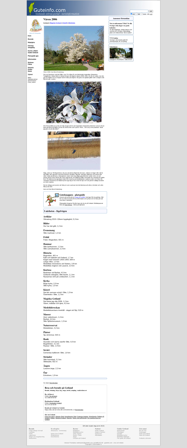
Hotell (30, 433)
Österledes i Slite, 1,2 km (53, 294)
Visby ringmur (77, 433)
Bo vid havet (53, 396)
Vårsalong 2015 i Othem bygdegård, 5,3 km (61, 219)
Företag (30, 46)
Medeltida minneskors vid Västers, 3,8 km (60, 264)
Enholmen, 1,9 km (50, 375)
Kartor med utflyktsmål (80, 418)
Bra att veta (142, 430)
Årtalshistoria (55, 435)
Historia (31, 68)
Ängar (75, 436)
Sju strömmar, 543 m (51, 335)
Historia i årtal (59, 416)
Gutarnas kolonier (82, 416)
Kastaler (119, 433)
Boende (30, 39)
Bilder (29, 77)
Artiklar (52, 418)
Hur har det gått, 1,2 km (53, 226)
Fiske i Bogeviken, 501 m (53, 240)
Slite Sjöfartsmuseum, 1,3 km (55, 321)
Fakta (30, 64)
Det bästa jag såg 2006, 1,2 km (56, 301)
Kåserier (69, 418)
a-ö (151, 14)
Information (32, 59)
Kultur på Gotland (144, 433)
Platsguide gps (33, 56)
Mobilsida (72, 23)
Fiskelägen (120, 432)
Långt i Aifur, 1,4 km (51, 262)
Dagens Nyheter (100, 432)
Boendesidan (54, 383)
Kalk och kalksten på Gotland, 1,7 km (58, 258)
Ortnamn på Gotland (79, 438)
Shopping (31, 47)
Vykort (30, 74)
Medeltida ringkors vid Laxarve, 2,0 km (59, 266)
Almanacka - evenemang (58, 430)
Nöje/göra (31, 42)
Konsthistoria (55, 436)
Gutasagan (142, 432)
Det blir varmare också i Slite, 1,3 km (58, 292)
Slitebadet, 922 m (50, 362)
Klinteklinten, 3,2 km (51, 328)
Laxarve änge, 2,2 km (52, 368)
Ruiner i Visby (77, 435)
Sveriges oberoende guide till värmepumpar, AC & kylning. (118, 39)
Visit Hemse (68, 205)
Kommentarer (32, 80)
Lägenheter (32, 435)
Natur (30, 71)
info (148, 14)
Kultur (30, 69)
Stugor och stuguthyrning (36, 436)
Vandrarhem (32, 438)
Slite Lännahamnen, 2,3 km (54, 249)
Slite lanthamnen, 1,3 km (53, 247)
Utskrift (64, 23)
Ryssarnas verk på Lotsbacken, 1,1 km (59, 277)
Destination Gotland (55, 403)
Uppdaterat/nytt (32, 79)
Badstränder (121, 430)
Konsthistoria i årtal (70, 416)
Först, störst (31, 82)
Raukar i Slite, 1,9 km (52, 346)
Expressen (98, 433)
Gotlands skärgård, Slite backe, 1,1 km (59, 275)
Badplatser (76, 430)
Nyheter (31, 62)
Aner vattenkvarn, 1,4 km (53, 317)
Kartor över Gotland (57, 433)
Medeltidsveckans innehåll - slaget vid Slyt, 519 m (63, 310)
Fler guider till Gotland (123, 438)
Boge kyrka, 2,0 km (51, 283)
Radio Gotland (99, 430)
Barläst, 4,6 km (49, 319)
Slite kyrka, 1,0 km (50, 286)
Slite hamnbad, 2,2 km (52, 360)
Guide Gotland (33, 53)
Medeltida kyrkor (78, 432)
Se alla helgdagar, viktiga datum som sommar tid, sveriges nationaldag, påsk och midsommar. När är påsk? (121, 27)
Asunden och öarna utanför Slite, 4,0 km (59, 342)
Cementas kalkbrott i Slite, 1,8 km (56, 353)
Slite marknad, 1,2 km (52, 233)
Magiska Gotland (55, 23)
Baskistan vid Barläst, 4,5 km (55, 273)
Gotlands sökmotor (145, 438)
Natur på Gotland (144, 435)
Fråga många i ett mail (35, 430)
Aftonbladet (98, 435)
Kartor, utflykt (33, 51)
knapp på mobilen (80, 197)
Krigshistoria (93, 416)
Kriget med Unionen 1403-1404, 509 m (59, 260)
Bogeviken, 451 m (50, 256)
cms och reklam (118, 443)
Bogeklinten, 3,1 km (51, 344)
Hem (29, 36)
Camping (31, 432)
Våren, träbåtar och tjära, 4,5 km (56, 303)
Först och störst (50, 416)
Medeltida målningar (123, 436)
